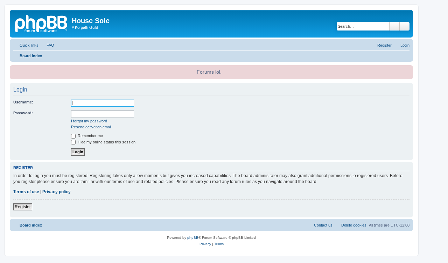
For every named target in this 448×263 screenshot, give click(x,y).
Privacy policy (56, 191)
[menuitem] (47, 45)
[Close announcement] (407, 69)
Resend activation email (91, 127)
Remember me (90, 136)
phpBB (192, 238)
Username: (23, 102)
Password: (23, 113)
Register (23, 206)
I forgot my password (89, 121)
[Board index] (42, 23)
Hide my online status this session (106, 142)
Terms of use (26, 191)
